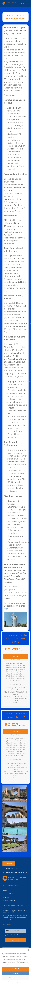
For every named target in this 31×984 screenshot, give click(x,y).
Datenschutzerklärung (13, 981)
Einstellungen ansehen (15, 978)
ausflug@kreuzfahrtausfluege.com (16, 872)
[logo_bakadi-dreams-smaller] (9, 3)
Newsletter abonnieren (13, 935)
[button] (28, 950)
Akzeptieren (15, 968)
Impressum (21, 981)
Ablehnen (15, 973)
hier (6, 608)
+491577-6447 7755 (11, 868)
